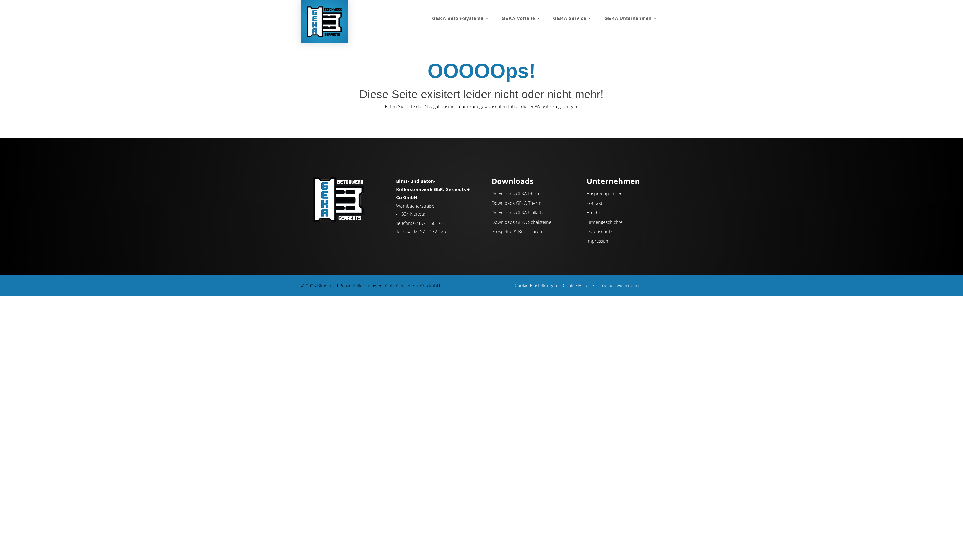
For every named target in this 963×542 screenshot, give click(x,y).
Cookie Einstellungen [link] (536, 286)
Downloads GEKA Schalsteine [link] (521, 222)
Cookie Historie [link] (578, 286)
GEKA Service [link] (569, 18)
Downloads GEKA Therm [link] (516, 203)
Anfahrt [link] (594, 213)
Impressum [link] (598, 241)
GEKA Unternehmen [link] (628, 18)
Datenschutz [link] (599, 231)
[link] (325, 21)
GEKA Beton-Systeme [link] (458, 18)
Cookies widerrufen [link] (619, 286)
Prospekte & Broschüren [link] (517, 231)
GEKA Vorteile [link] (518, 18)
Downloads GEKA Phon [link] (515, 194)
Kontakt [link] (594, 203)
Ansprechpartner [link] (604, 194)
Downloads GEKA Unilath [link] (517, 213)
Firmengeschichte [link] (605, 222)
